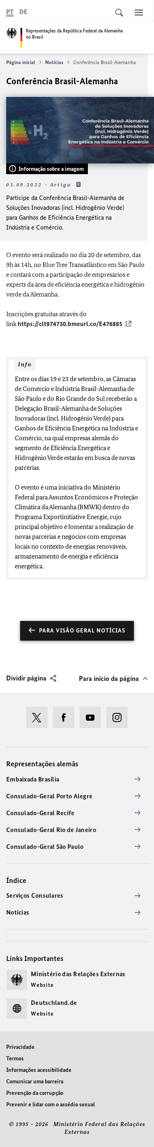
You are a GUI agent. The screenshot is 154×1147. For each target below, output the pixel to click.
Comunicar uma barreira (34, 1081)
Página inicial (20, 62)
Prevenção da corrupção (34, 1093)
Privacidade (20, 1047)
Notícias (54, 62)
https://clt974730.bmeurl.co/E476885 (70, 324)
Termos (15, 1058)
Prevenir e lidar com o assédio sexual (50, 1104)
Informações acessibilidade (38, 1070)
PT (10, 12)
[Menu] (139, 12)
